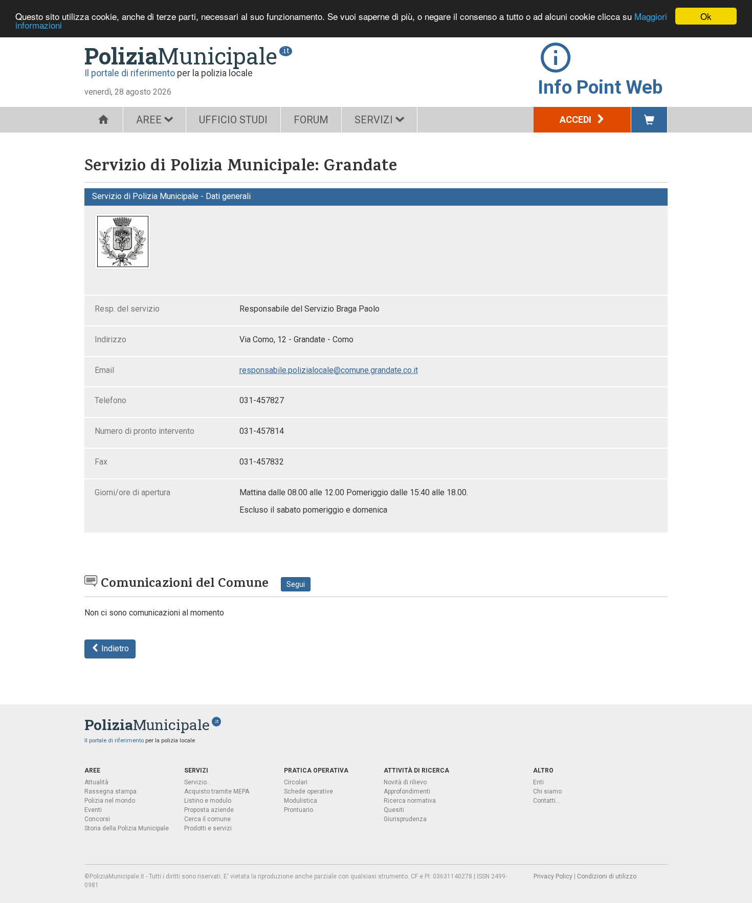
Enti (538, 782)
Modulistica (300, 800)
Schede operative (308, 791)
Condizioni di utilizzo (606, 876)
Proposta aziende (209, 809)
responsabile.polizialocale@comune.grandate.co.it (328, 370)
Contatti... (546, 800)
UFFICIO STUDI (233, 120)
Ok (706, 16)
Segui (295, 584)
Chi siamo (547, 791)
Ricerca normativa (410, 800)
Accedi (576, 119)
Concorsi (97, 819)
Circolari (295, 782)
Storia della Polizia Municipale (126, 828)
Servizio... (197, 782)
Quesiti (394, 809)
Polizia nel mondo (109, 800)
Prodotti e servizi (208, 828)
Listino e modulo (207, 800)
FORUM (311, 120)
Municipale (180, 56)
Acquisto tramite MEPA (216, 791)
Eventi (93, 809)
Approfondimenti (407, 791)
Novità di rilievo (405, 782)
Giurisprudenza (405, 819)
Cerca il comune (207, 819)
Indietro (114, 648)
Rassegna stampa (110, 791)
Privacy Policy (553, 876)
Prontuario (298, 809)
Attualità (96, 782)
